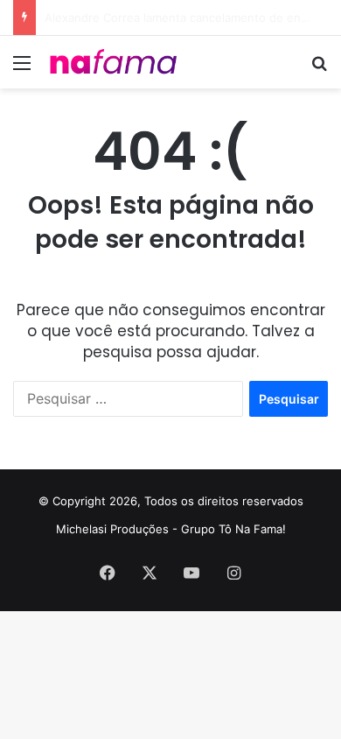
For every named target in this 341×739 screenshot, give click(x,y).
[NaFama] (114, 62)
